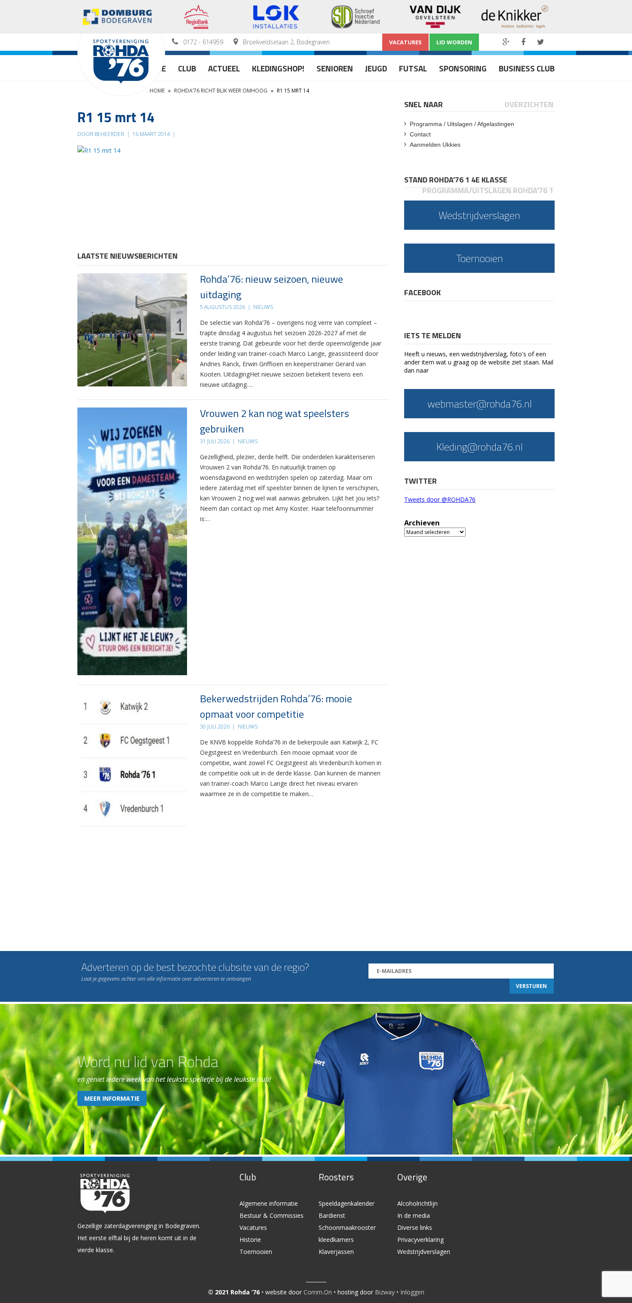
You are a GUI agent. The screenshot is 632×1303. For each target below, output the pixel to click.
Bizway (385, 1292)
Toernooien (255, 1251)
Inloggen (412, 1292)
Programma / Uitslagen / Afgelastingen (462, 123)
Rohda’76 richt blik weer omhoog (220, 90)
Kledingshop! (278, 68)
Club (187, 68)
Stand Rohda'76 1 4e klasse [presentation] (455, 179)
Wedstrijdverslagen (423, 1251)
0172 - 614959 (203, 42)
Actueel (224, 68)
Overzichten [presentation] (528, 104)
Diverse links (414, 1227)
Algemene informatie (268, 1203)
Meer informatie (112, 1098)
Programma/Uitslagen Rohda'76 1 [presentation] (487, 190)
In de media (413, 1215)
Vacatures (405, 42)
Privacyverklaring (420, 1239)
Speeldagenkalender (346, 1203)
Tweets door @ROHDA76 (440, 499)
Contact (420, 134)
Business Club (527, 68)
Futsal (413, 68)
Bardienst (332, 1215)
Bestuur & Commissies (271, 1215)
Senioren (334, 68)
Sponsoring (463, 68)
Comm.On (318, 1292)
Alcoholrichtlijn (417, 1203)
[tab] (424, 104)
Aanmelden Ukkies (435, 144)
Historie (250, 1239)
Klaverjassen (336, 1251)
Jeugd (376, 68)
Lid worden (454, 42)
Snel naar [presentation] (423, 104)
